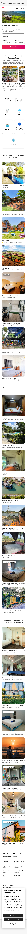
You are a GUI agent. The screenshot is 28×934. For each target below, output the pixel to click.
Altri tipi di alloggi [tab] (6, 856)
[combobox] (13, 37)
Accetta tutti (13, 916)
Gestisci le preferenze (13, 924)
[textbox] (7, 42)
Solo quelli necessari (13, 920)
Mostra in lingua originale (19, 3)
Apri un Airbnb (20, 8)
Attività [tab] (15, 856)
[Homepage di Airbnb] (3, 8)
